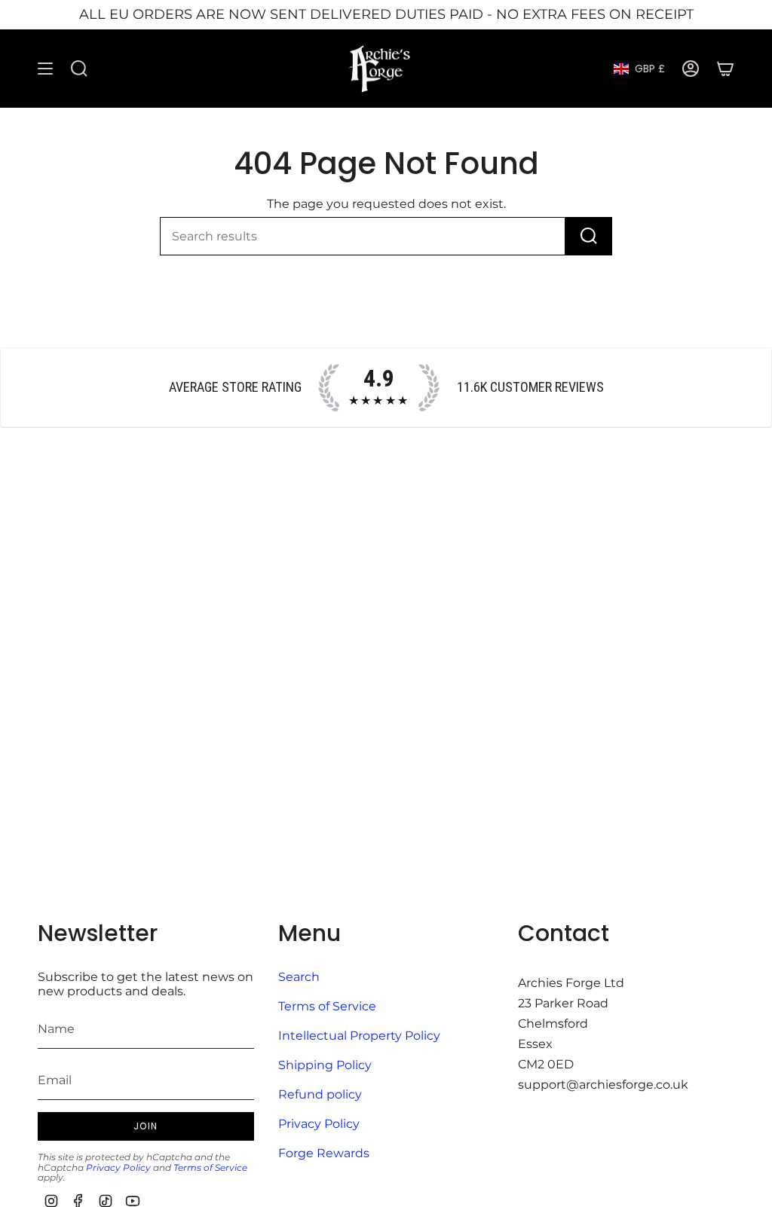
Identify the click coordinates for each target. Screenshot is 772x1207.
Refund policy (320, 1094)
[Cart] (725, 68)
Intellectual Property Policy (359, 1035)
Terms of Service (210, 1167)
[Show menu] (45, 68)
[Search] (588, 236)
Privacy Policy (118, 1167)
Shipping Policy (325, 1065)
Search (299, 977)
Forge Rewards (323, 1153)
